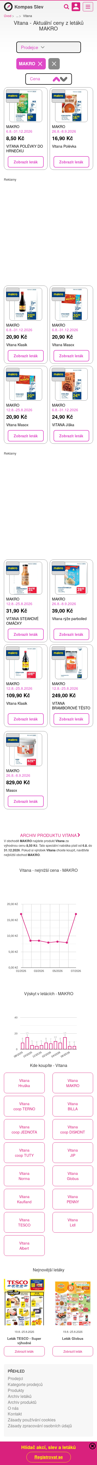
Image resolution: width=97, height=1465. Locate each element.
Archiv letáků (20, 1396)
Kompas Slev (28, 6)
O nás (13, 1408)
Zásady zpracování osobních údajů (40, 1426)
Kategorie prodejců (25, 1384)
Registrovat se (48, 1457)
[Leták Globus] (73, 1302)
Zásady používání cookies (32, 1420)
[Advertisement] (48, 229)
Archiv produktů (22, 1402)
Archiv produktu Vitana (48, 835)
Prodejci (15, 1378)
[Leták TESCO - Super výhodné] (24, 1302)
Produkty (16, 1390)
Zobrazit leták (24, 1351)
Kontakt (15, 1414)
